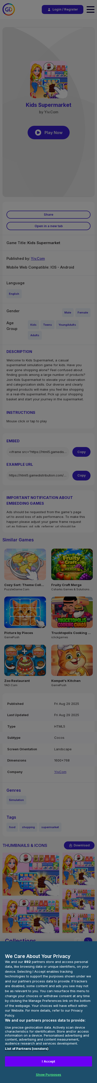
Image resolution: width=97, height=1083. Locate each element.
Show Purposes (48, 1075)
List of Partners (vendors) (26, 1049)
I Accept (48, 1061)
